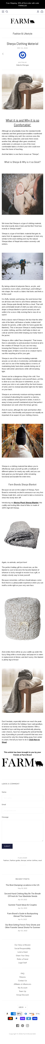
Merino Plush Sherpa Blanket (26, 503)
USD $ (21, 1007)
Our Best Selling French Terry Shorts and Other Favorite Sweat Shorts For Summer (22, 926)
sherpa (23, 860)
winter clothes (32, 860)
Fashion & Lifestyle (22, 33)
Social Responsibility (22, 948)
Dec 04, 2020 (22, 48)
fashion (6, 860)
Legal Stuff (22, 963)
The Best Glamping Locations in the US (22, 885)
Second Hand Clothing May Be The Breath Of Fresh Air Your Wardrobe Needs (22, 895)
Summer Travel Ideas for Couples (22, 905)
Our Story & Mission (22, 945)
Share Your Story (22, 956)
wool (40, 860)
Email (4, 804)
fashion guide (15, 860)
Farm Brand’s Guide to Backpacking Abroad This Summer (22, 915)
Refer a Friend (22, 959)
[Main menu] (3, 11)
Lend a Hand (22, 952)
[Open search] (7, 11)
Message (5, 817)
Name (4, 792)
